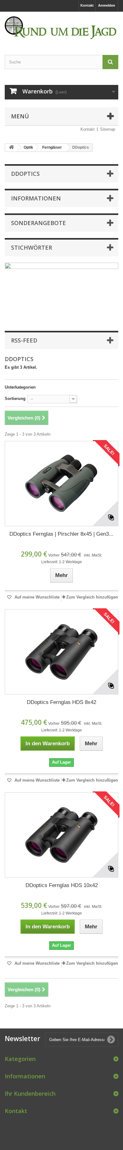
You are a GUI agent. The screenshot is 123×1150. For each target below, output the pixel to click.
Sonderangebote (38, 223)
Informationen (36, 198)
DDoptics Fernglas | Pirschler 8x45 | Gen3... (61, 534)
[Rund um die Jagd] (61, 27)
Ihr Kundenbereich (30, 1093)
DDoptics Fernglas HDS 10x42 (62, 885)
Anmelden (106, 5)
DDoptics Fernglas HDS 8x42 (61, 702)
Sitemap (107, 129)
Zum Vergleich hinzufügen (92, 597)
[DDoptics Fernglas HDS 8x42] (61, 651)
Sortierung (15, 398)
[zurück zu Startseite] (11, 148)
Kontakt (87, 5)
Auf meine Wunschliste (36, 597)
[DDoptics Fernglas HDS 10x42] (61, 834)
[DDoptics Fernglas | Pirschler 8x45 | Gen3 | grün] (61, 483)
